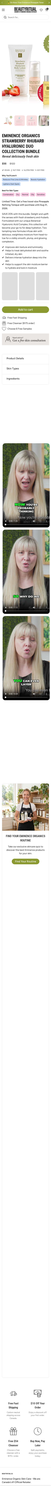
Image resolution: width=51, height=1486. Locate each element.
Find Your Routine (25, 861)
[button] (41, 9)
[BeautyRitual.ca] (25, 9)
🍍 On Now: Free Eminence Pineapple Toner (25, 3)
